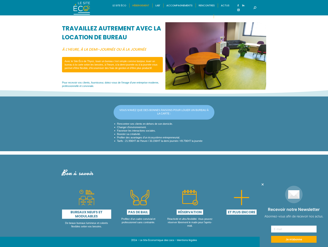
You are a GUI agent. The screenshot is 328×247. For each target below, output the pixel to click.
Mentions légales (187, 240)
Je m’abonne (294, 239)
